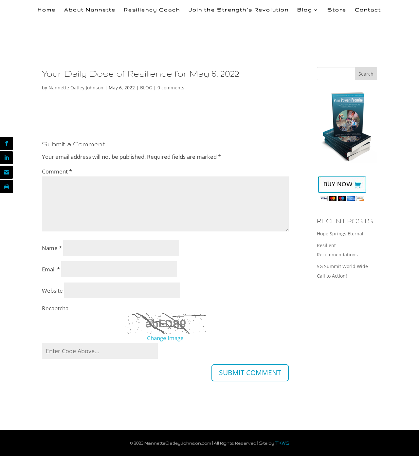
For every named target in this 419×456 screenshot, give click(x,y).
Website (52, 290)
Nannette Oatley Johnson (75, 87)
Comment (57, 171)
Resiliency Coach (152, 10)
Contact (368, 10)
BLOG (146, 87)
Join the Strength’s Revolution (239, 10)
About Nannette (90, 10)
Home (47, 10)
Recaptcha (55, 308)
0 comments (170, 87)
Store (336, 10)
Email (51, 269)
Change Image (165, 338)
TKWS (282, 443)
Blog (304, 10)
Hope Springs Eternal (340, 233)
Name (52, 248)
